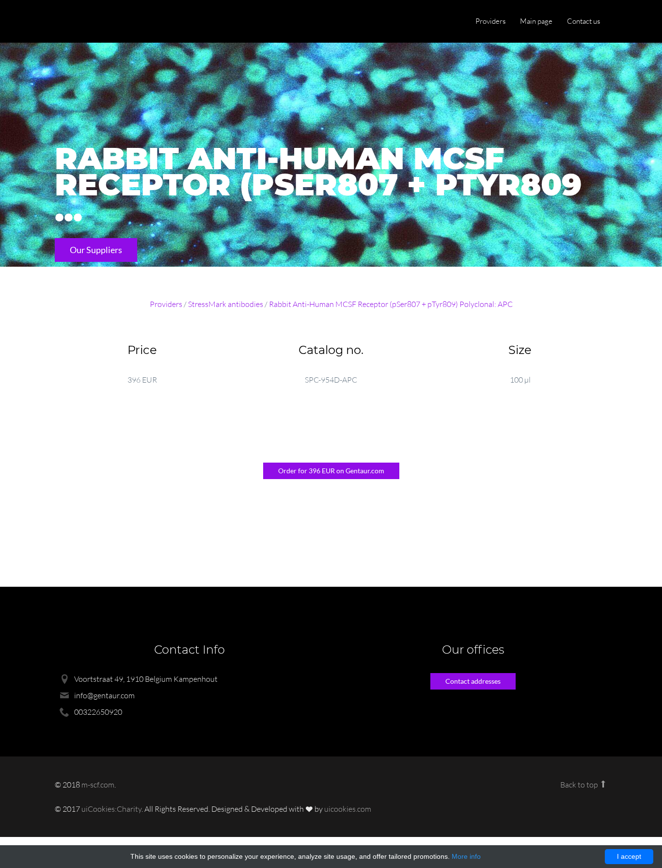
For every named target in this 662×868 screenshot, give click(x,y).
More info (466, 856)
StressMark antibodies (225, 304)
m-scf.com (97, 784)
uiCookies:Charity (111, 809)
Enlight (100, 22)
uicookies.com (347, 809)
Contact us (583, 21)
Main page (536, 21)
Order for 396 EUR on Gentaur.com (331, 470)
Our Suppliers (96, 249)
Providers (490, 21)
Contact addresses (473, 681)
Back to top (579, 784)
